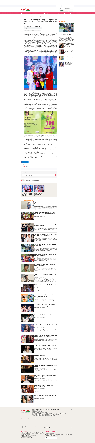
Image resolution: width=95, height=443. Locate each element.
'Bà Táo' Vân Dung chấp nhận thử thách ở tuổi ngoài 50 (45, 366)
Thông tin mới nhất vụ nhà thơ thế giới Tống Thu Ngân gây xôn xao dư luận (27, 194)
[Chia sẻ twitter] (22, 22)
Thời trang (34, 426)
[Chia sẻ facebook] (22, 20)
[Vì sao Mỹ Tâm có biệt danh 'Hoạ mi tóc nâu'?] (27, 349)
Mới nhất (27, 166)
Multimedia (40, 13)
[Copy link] (22, 24)
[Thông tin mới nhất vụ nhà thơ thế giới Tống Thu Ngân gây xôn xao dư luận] (27, 188)
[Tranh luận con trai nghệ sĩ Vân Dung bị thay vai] (27, 278)
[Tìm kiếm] (73, 6)
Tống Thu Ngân (27, 180)
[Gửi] (55, 175)
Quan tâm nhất (23, 166)
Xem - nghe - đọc (49, 16)
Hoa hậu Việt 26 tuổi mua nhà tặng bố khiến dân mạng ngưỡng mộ (45, 396)
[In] (22, 29)
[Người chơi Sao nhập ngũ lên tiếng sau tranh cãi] (27, 205)
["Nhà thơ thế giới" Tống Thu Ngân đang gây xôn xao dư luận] (39, 188)
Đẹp (54, 13)
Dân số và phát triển (64, 13)
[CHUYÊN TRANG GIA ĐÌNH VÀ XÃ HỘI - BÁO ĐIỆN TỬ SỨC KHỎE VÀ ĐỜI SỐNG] (25, 9)
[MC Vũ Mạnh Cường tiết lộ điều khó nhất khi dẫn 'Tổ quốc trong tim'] (27, 258)
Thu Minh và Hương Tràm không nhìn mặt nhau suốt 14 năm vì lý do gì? (44, 305)
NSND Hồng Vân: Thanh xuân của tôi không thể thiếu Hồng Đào (45, 224)
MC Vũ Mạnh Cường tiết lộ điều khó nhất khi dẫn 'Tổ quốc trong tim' (45, 255)
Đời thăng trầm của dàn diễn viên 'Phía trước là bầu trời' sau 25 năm (45, 285)
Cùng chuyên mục (27, 200)
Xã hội (24, 13)
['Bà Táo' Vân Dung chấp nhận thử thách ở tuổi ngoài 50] (27, 369)
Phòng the (58, 13)
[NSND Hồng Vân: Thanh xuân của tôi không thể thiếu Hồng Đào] (27, 227)
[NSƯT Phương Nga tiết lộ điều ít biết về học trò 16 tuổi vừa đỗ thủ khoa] (27, 379)
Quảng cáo (54, 437)
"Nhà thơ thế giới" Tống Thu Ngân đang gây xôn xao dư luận (39, 194)
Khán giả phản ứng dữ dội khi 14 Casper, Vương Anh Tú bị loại (44, 386)
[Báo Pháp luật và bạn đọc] (66, 10)
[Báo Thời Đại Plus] (71, 10)
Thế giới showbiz (42, 16)
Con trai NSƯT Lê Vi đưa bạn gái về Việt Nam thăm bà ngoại (45, 245)
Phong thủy (22, 427)
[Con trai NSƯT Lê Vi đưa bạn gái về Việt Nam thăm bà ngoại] (27, 248)
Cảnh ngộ (58, 426)
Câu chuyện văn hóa (34, 16)
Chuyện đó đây (72, 427)
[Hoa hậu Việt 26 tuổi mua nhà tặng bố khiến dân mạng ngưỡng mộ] (27, 399)
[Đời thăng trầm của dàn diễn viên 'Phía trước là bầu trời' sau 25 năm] (27, 288)
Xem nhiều (63, 21)
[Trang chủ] (22, 13)
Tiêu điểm (71, 426)
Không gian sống (23, 426)
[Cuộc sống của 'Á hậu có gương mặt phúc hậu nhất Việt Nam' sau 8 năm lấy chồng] (27, 339)
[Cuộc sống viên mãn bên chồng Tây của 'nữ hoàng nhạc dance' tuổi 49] (27, 298)
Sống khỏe (32, 13)
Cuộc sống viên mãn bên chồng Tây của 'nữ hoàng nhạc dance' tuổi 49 (44, 295)
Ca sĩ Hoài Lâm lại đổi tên (40, 355)
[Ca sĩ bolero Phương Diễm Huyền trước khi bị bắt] (27, 328)
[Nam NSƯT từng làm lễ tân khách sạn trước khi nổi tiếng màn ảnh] (27, 268)
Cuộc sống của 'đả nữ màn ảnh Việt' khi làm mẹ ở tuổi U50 (45, 315)
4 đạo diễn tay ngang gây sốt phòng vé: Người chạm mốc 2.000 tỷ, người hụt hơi (45, 235)
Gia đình (27, 13)
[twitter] (28, 162)
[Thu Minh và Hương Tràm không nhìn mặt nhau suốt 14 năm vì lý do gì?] (27, 308)
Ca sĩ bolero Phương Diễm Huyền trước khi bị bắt (45, 325)
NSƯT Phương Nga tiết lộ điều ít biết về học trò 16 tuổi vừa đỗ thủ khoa (45, 376)
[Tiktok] (73, 409)
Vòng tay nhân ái (60, 424)
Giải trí (36, 13)
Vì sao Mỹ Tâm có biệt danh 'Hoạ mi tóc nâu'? (45, 345)
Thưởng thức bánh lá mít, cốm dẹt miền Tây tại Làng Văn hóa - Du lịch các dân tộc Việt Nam (45, 214)
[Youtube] (60, 8)
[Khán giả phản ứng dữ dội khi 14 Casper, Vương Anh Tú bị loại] (27, 389)
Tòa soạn (47, 437)
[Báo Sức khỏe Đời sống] (62, 10)
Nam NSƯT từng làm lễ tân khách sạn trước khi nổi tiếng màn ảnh (45, 265)
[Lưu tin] (22, 27)
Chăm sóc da (35, 427)
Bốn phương (71, 13)
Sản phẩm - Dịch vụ (46, 13)
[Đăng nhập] (73, 8)
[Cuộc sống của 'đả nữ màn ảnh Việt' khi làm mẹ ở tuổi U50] (27, 318)
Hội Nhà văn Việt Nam (35, 180)
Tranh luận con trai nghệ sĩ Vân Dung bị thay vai (45, 275)
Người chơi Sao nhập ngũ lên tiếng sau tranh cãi (45, 202)
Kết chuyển (59, 427)
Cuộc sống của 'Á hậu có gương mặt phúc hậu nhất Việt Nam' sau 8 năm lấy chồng (45, 336)
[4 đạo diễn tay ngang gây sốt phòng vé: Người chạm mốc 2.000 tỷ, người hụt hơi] (27, 238)
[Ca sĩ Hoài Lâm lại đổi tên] (27, 359)
